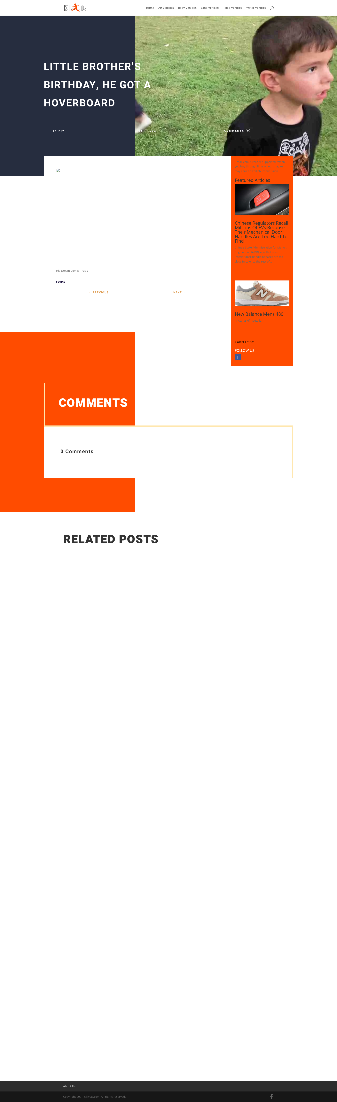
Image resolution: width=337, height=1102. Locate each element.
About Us (69, 1086)
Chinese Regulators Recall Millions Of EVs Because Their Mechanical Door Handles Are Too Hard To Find (261, 232)
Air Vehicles (166, 8)
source (60, 281)
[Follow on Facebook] (238, 357)
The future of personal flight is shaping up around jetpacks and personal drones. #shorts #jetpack (145, 1030)
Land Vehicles (210, 8)
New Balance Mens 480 (259, 314)
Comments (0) (237, 131)
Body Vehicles (187, 8)
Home (150, 8)
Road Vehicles (232, 8)
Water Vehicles (256, 8)
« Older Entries (244, 342)
